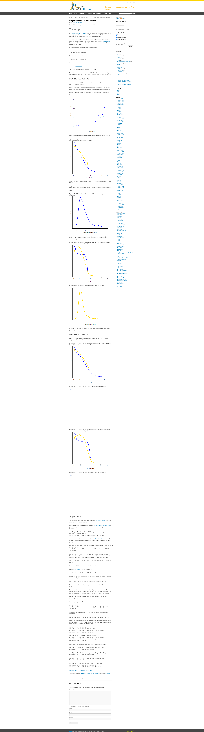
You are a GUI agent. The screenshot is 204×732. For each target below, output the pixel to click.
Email (70, 712)
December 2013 (120, 151)
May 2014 (119, 144)
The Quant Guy (120, 275)
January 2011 (120, 202)
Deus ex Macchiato (121, 224)
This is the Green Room (122, 280)
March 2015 (119, 130)
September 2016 (120, 104)
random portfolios (105, 41)
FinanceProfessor (120, 232)
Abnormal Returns (121, 213)
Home (70, 13)
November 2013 (120, 153)
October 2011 (120, 189)
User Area (98, 13)
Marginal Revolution (121, 247)
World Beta (119, 286)
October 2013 (120, 154)
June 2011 (119, 194)
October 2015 (120, 120)
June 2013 (119, 160)
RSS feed (124, 18)
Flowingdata (119, 233)
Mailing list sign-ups (120, 32)
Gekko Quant (119, 236)
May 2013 (119, 161)
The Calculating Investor (122, 270)
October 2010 (120, 206)
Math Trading (120, 249)
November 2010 (120, 204)
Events (118, 60)
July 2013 (119, 159)
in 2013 (118, 90)
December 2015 (120, 117)
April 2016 (119, 111)
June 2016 (119, 108)
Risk (118, 74)
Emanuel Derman (120, 226)
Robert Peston (120, 266)
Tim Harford (119, 282)
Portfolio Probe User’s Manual (101, 538)
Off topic (118, 64)
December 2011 (120, 186)
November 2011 (120, 187)
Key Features (82, 13)
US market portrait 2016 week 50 (124, 84)
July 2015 (119, 124)
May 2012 (119, 179)
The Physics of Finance (122, 273)
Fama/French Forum (121, 230)
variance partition (77, 675)
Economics (119, 58)
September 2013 (120, 156)
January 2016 (120, 116)
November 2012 (120, 170)
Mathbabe (119, 250)
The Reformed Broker (121, 277)
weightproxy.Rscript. (100, 520)
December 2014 (120, 134)
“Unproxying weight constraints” (79, 33)
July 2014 (119, 141)
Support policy (92, 731)
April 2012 (119, 180)
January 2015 (120, 133)
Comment (71, 689)
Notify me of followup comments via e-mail (80, 706)
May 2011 (119, 196)
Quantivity (119, 260)
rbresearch (119, 265)
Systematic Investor (121, 267)
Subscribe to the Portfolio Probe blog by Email (80, 670)
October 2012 (120, 171)
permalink (90, 675)
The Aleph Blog (120, 269)
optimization (119, 66)
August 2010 (119, 209)
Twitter (118, 18)
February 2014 (120, 149)
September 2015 (120, 121)
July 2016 (119, 107)
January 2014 (120, 150)
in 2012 (118, 91)
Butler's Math (119, 219)
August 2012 (119, 174)
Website (71, 717)
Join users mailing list (121, 37)
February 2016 (120, 114)
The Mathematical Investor (122, 272)
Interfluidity (119, 243)
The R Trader (120, 276)
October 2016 (120, 103)
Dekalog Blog (120, 223)
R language (89, 673)
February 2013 (120, 166)
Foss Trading (119, 234)
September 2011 (120, 190)
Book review (119, 55)
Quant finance (83, 673)
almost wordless (120, 53)
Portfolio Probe (80, 6)
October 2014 (120, 137)
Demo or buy (91, 13)
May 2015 (119, 127)
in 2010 (118, 94)
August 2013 (119, 157)
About (75, 13)
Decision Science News (122, 222)
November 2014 (120, 136)
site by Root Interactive (130, 731)
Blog (110, 13)
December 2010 (120, 203)
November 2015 (120, 118)
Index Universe (120, 242)
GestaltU (119, 239)
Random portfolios (96, 673)
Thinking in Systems (121, 279)
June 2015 (119, 126)
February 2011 (120, 200)
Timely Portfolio (120, 283)
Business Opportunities (83, 731)
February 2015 (120, 131)
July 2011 (119, 193)
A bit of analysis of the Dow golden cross (78, 17)
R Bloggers (119, 263)
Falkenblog (119, 229)
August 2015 (119, 123)
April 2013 (119, 163)
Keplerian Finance (121, 246)
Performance (119, 67)
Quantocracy (119, 262)
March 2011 (119, 199)
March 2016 (119, 113)
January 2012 (120, 184)
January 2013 (120, 167)
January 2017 (120, 98)
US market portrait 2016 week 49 (124, 86)
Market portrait (120, 63)
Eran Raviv (119, 227)
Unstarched (119, 285)
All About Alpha (120, 214)
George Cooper (120, 237)
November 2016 (120, 101)
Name (71, 708)
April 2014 (119, 146)
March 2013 (119, 164)
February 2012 (120, 183)
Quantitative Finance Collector (123, 257)
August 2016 (119, 106)
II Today (118, 240)
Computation (119, 57)
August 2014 (119, 140)
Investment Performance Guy (123, 244)
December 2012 (120, 169)
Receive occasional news (122, 34)
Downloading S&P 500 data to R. (101, 525)
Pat (81, 22)
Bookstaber (119, 216)
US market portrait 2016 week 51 (124, 83)
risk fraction (108, 673)
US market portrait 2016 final (123, 80)
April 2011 (119, 197)
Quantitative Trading (121, 259)
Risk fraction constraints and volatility (103, 17)
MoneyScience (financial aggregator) (125, 252)
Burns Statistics (131, 2)
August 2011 (119, 192)
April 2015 (119, 129)
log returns (77, 569)
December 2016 (120, 100)
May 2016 (119, 110)
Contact (105, 13)
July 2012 (119, 176)
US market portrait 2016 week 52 (124, 81)
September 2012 (120, 173)
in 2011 (118, 93)
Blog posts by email (121, 39)
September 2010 (120, 207)
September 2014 (120, 139)
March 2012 (119, 181)
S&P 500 (71, 675)
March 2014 (119, 147)
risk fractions (79, 66)
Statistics (119, 76)
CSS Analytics (120, 220)
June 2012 (119, 177)
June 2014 (119, 143)
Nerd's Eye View (120, 253)
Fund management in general (123, 61)
